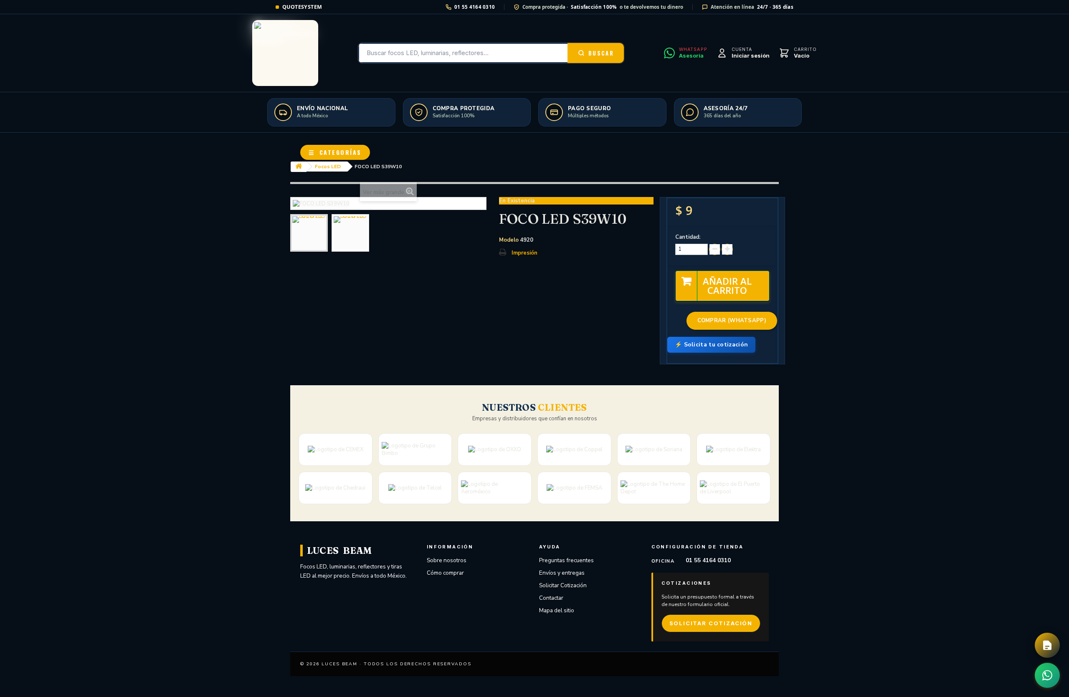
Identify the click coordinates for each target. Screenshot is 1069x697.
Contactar (551, 598)
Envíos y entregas (562, 573)
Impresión (524, 253)
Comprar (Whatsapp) (731, 320)
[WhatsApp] (1047, 675)
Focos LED (328, 166)
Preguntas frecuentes (566, 560)
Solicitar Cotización (563, 585)
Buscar (601, 53)
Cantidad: (687, 237)
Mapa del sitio (556, 610)
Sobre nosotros (446, 560)
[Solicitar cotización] (1047, 645)
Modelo (509, 240)
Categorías (335, 152)
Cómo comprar (445, 573)
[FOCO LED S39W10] (309, 233)
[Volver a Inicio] (299, 167)
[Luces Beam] (285, 53)
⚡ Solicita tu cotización (711, 344)
